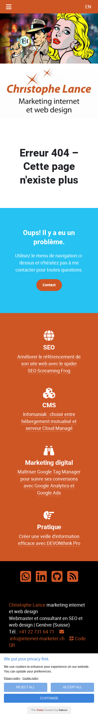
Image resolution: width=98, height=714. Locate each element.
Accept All (72, 687)
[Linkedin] (41, 577)
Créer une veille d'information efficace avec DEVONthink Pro (49, 539)
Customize (49, 698)
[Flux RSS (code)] (72, 577)
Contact (49, 285)
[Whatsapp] (25, 577)
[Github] (57, 577)
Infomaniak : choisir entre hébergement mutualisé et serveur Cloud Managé (49, 421)
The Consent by (49, 709)
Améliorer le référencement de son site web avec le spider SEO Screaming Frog (49, 364)
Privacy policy (12, 678)
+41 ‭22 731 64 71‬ (36, 631)
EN (88, 6)
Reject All (25, 687)
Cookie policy (30, 678)
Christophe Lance (27, 605)
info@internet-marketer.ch (37, 638)
